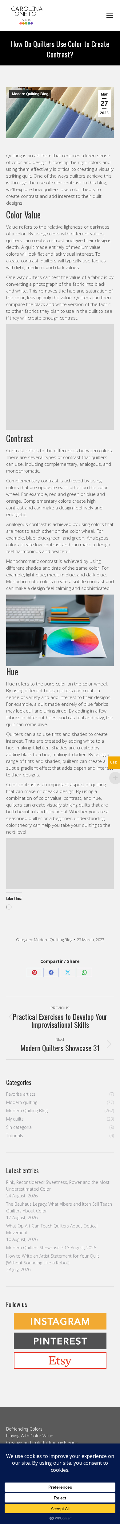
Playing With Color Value (29, 1436)
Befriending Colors (24, 1429)
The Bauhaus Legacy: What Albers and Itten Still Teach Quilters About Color (59, 1207)
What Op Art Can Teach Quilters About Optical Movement (52, 1229)
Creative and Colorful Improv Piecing (42, 1442)
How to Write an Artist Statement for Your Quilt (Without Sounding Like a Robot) (52, 1259)
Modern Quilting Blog (30, 94)
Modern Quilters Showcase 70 (36, 1248)
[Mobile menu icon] (110, 15)
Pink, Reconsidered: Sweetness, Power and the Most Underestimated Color (58, 1185)
